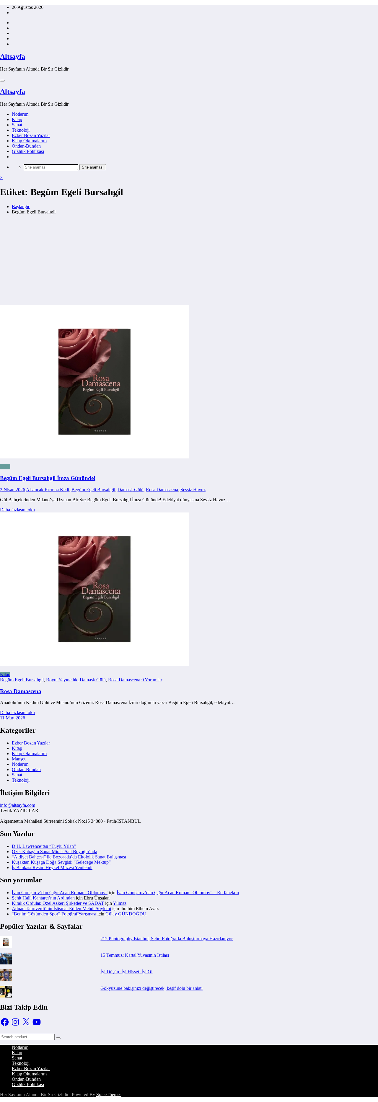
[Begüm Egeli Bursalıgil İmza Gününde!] (189, 339)
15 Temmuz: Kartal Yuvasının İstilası (134, 955)
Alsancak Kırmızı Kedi (47, 489)
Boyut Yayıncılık (61, 679)
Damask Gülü (131, 489)
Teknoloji (21, 130)
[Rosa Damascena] (94, 664)
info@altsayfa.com (17, 805)
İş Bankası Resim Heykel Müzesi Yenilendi (52, 867)
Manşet (18, 758)
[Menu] (2, 80)
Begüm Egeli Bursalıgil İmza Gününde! (47, 478)
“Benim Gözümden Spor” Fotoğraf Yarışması (54, 913)
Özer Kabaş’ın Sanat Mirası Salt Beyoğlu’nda (54, 851)
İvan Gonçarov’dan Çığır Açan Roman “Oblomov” (59, 892)
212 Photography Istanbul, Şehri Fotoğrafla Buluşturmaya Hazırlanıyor (166, 938)
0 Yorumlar (151, 679)
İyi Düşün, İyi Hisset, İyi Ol (126, 971)
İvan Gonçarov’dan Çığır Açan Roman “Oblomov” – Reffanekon (178, 892)
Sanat (17, 124)
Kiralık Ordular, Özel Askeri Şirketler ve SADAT (58, 903)
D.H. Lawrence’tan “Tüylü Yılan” (44, 846)
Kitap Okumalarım (29, 140)
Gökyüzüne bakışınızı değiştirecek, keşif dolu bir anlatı (151, 988)
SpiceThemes (108, 1094)
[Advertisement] (189, 260)
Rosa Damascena (162, 489)
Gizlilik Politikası (28, 151)
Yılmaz (119, 903)
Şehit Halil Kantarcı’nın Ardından (43, 897)
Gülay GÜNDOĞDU (125, 913)
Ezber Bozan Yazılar (31, 135)
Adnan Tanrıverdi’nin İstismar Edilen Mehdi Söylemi (61, 908)
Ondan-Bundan (26, 145)
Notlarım (20, 114)
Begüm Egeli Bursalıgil (93, 489)
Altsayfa (12, 56)
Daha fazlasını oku (17, 509)
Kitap (17, 119)
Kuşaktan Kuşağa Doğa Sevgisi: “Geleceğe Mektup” (61, 862)
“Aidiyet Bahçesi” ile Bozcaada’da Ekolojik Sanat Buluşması (69, 856)
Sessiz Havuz (193, 489)
